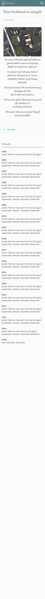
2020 (4, 216)
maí (27, 155)
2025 (4, 160)
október (16, 166)
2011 (4, 317)
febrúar (11, 155)
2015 (4, 273)
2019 (4, 228)
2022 (4, 194)
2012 (4, 306)
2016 (4, 261)
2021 (4, 205)
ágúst (38, 155)
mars (18, 155)
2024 (4, 171)
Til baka (11, 130)
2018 (4, 239)
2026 (4, 152)
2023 (4, 183)
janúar (5, 155)
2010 (4, 329)
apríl (23, 155)
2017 (4, 250)
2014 (4, 284)
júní (31, 155)
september (7, 166)
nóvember (25, 166)
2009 (4, 340)
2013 (4, 295)
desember (35, 166)
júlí (34, 155)
